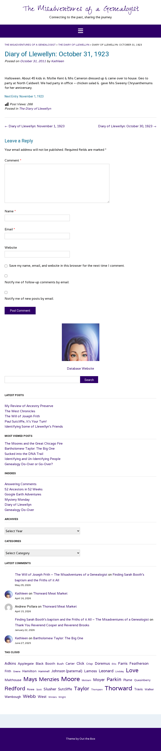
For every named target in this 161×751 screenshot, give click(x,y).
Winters (52, 697)
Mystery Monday (17, 500)
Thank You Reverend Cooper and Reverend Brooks (52, 625)
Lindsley (119, 671)
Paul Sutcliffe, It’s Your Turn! (26, 421)
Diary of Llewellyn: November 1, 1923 (35, 126)
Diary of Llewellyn (18, 505)
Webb (29, 696)
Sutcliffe (65, 689)
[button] (80, 31)
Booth (50, 663)
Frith (8, 671)
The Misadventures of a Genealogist (81, 10)
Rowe (30, 689)
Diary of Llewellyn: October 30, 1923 (127, 126)
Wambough (13, 697)
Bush (60, 664)
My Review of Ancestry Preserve (29, 406)
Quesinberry (142, 680)
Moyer (99, 679)
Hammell (43, 671)
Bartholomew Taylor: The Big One (30, 448)
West (42, 696)
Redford (15, 688)
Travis (138, 689)
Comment (13, 160)
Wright (62, 697)
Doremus (102, 663)
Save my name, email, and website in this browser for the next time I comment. (67, 266)
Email (10, 229)
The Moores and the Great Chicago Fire (34, 443)
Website (11, 247)
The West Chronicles (20, 411)
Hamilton (29, 671)
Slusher (50, 689)
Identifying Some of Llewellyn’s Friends (34, 426)
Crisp (89, 664)
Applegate (26, 663)
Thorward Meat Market (50, 593)
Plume (127, 680)
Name (10, 211)
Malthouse (13, 680)
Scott (39, 689)
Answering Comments (20, 484)
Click (80, 663)
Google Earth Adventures (23, 494)
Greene (16, 671)
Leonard (106, 670)
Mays (30, 679)
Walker (149, 689)
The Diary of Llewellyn (35, 108)
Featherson (139, 663)
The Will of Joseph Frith (22, 416)
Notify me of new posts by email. (29, 299)
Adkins (10, 663)
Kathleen (57, 61)
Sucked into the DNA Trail (24, 454)
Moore (70, 679)
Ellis (114, 663)
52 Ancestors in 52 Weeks (24, 489)
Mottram (86, 680)
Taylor (81, 688)
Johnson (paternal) (66, 671)
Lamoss (90, 671)
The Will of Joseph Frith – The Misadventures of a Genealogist (61, 574)
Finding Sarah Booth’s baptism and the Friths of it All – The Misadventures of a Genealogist (82, 619)
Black (39, 664)
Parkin (114, 679)
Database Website (80, 368)
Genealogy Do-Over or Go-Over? (29, 464)
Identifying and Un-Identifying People (33, 459)
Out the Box (87, 738)
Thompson (97, 689)
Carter (70, 664)
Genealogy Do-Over (19, 510)
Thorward (118, 688)
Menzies (49, 679)
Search (89, 380)
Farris (122, 663)
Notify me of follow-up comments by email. (37, 282)
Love (132, 670)
